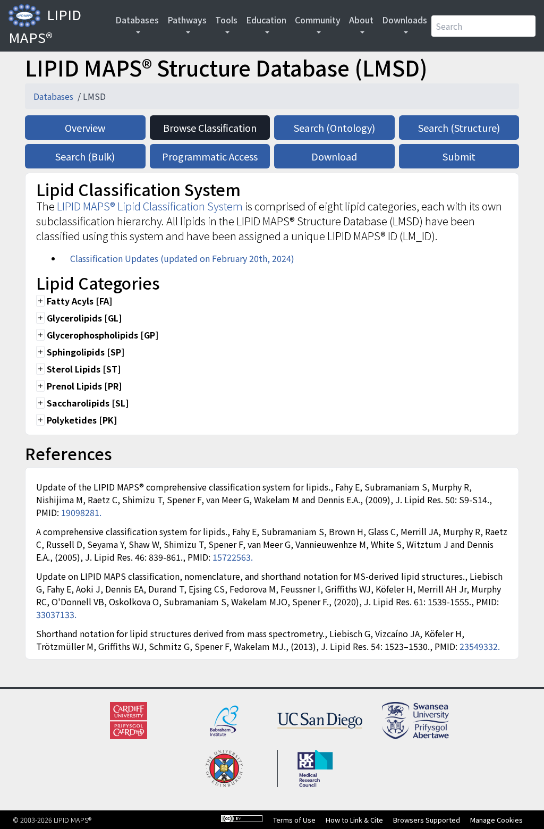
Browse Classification (210, 127)
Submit (459, 156)
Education (266, 19)
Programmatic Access (210, 156)
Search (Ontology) (334, 127)
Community (318, 19)
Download (334, 156)
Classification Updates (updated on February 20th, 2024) (182, 258)
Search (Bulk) (85, 156)
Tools (226, 19)
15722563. (232, 557)
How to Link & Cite (354, 820)
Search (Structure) (459, 127)
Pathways (187, 19)
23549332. (480, 646)
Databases (137, 19)
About (361, 19)
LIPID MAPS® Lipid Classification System (150, 206)
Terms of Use (294, 820)
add (40, 300)
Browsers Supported (426, 820)
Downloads (404, 19)
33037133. (56, 614)
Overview (85, 127)
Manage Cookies (496, 820)
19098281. (81, 512)
